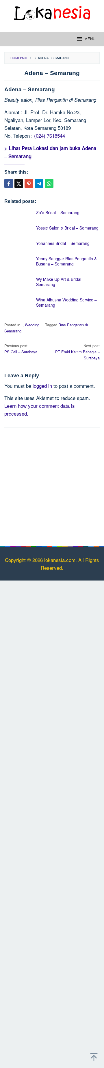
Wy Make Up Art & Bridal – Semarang (60, 281)
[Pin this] (29, 183)
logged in (42, 385)
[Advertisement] (52, 486)
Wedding (32, 325)
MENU (89, 39)
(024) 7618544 (49, 135)
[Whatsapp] (49, 183)
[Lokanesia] (52, 12)
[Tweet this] (18, 183)
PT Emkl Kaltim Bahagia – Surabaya (77, 352)
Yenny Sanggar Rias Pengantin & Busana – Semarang (66, 261)
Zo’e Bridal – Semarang (57, 212)
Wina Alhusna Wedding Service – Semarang (66, 302)
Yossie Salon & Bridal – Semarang (67, 228)
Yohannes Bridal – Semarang (63, 243)
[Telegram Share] (39, 183)
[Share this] (8, 183)
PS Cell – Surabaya (20, 348)
